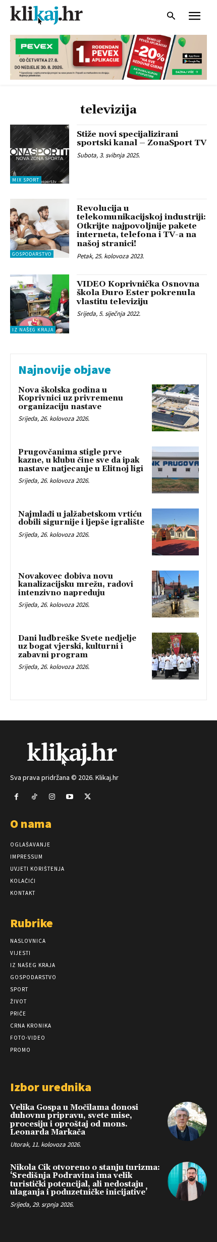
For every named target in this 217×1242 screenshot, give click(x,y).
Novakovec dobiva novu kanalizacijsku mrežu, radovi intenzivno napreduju (75, 585)
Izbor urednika (50, 1087)
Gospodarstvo (31, 254)
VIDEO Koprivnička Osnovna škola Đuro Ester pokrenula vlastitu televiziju (138, 293)
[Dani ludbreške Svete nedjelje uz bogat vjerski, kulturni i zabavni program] (175, 656)
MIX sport (25, 180)
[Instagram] (51, 797)
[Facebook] (16, 797)
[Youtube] (70, 797)
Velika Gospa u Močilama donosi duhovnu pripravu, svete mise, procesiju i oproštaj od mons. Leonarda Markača (74, 1120)
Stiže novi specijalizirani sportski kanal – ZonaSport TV (141, 138)
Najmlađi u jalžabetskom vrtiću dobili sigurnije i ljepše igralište (81, 519)
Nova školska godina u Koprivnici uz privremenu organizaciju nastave (70, 398)
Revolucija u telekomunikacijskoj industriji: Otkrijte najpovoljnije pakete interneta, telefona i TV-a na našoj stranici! (141, 226)
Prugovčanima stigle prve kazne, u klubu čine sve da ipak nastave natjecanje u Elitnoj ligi (80, 460)
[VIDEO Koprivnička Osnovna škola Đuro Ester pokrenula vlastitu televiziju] (39, 303)
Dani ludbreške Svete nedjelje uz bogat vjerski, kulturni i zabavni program (77, 647)
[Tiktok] (34, 797)
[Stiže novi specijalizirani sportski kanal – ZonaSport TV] (39, 154)
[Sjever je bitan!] (55, 15)
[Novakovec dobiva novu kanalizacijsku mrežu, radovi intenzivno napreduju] (175, 594)
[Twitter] (87, 797)
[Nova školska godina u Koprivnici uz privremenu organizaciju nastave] (175, 407)
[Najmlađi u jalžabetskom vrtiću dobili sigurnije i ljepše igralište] (175, 532)
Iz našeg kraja (32, 329)
